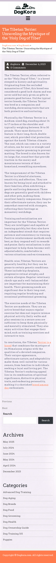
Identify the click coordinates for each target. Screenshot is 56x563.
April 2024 (9, 465)
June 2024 (9, 453)
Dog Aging (9, 498)
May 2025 (8, 441)
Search (7, 414)
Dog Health (9, 521)
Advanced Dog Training (17, 492)
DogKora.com (9, 45)
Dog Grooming (11, 516)
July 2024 (8, 447)
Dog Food (8, 510)
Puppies (7, 539)
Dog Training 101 (13, 533)
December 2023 (12, 471)
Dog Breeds (24, 45)
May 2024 (8, 459)
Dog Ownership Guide (16, 527)
